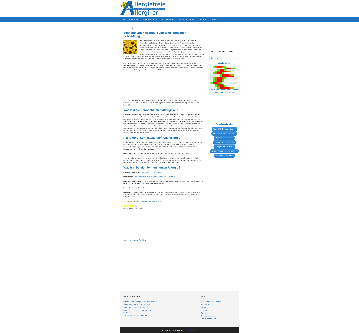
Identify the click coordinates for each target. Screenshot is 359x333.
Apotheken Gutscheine (224, 156)
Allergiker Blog (134, 19)
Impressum (205, 310)
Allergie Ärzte (203, 19)
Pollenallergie (157, 201)
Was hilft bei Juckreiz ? (224, 138)
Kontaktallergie (146, 201)
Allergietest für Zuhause (224, 147)
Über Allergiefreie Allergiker (211, 302)
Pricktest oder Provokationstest (152, 172)
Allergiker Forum (207, 304)
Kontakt (203, 307)
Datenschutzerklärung (209, 316)
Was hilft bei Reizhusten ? (224, 142)
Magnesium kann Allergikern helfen (136, 304)
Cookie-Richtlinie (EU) (209, 319)
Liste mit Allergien (167, 19)
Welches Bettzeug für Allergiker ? (135, 315)
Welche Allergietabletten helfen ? (224, 151)
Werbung (204, 313)
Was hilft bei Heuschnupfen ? (224, 129)
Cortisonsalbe (171, 177)
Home (123, 19)
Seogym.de (193, 330)
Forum (214, 19)
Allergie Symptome (149, 19)
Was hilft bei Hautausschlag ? (224, 133)
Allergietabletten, (140, 177)
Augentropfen (152, 177)
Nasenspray (161, 177)
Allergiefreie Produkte (186, 19)
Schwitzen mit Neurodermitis (134, 307)
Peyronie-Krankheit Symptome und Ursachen (140, 302)
